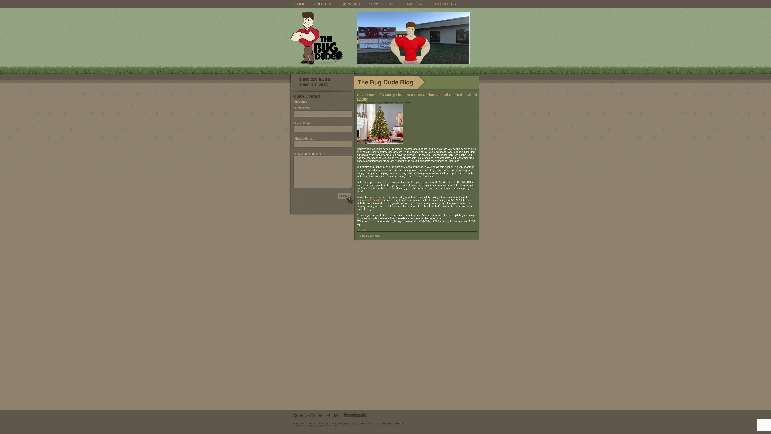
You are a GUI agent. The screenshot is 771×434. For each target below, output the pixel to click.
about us (306, 423)
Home (296, 423)
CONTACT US (444, 4)
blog (369, 423)
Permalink (362, 230)
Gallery (343, 423)
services (319, 423)
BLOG (393, 4)
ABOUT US (323, 4)
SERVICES (351, 4)
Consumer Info (383, 423)
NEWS (374, 4)
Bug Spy (331, 423)
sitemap (399, 423)
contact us (357, 423)
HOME (300, 4)
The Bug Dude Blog (368, 235)
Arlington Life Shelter (369, 200)
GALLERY (415, 4)
